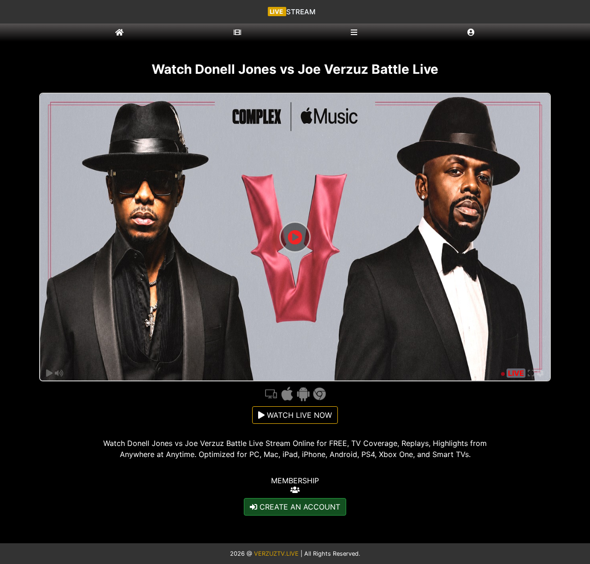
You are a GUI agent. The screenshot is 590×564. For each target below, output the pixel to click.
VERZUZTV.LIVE (276, 553)
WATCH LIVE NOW (298, 415)
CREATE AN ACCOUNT (298, 506)
